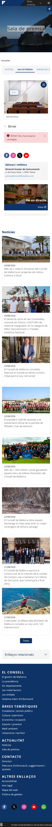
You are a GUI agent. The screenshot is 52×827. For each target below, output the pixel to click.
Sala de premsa (25, 69)
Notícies (9, 69)
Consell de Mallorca (1, 824)
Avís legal (7, 785)
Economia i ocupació (13, 719)
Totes (26, 640)
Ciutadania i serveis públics (17, 710)
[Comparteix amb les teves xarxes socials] (49, 9)
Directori (7, 761)
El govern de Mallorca (14, 676)
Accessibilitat (9, 781)
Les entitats (8, 694)
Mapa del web (10, 790)
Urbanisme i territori (13, 733)
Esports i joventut (12, 724)
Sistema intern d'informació (17, 699)
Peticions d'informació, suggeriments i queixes (23, 767)
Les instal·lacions (11, 690)
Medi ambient (10, 728)
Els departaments (12, 685)
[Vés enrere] (5, 126)
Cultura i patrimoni (12, 715)
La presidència (10, 681)
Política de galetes (12, 794)
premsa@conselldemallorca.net (19, 176)
